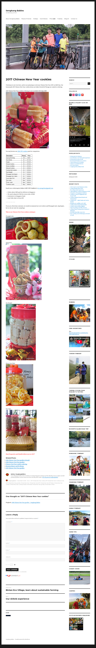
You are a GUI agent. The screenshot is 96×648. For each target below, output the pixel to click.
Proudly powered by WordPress (22, 639)
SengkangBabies (12, 480)
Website (8, 557)
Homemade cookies (49, 484)
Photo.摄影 (53, 18)
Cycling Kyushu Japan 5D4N (76, 188)
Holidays (35, 18)
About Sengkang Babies (12, 18)
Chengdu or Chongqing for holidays (78, 193)
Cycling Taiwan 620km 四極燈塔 (77, 206)
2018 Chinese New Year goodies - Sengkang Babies (26, 502)
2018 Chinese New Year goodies (15, 462)
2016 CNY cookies (22, 151)
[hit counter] (35, 615)
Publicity (59, 18)
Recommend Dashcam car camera (78, 160)
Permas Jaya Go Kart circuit (76, 159)
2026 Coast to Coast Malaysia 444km (78, 187)
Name (8, 543)
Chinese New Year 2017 (35, 483)
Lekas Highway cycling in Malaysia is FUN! (80, 191)
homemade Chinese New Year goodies (35, 484)
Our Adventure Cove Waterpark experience (80, 157)
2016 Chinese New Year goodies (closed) (17, 460)
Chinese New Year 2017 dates (47, 483)
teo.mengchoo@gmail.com (45, 188)
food (28, 480)
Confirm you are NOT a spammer (16, 571)
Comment (9, 522)
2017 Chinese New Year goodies (13, 483)
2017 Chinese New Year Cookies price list (54, 480)
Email (8, 550)
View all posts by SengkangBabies (50, 477)
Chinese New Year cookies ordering (16, 464)
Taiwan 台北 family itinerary (76, 163)
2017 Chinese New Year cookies (38, 480)
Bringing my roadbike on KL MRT (78, 203)
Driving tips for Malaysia (76, 156)
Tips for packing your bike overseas (78, 207)
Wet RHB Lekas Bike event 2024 (77, 212)
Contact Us (74, 18)
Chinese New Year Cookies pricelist (18, 484)
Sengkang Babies (15, 10)
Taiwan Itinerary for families (77, 162)
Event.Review (44, 18)
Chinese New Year (25, 483)
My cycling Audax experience (77, 190)
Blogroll (66, 18)
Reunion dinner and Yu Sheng (15, 466)
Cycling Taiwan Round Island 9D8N (78, 204)
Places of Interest (26, 18)
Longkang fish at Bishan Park (77, 166)
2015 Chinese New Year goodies (15, 468)
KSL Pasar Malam (74, 165)
